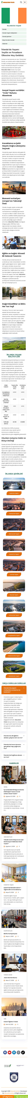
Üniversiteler (8, 837)
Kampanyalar (8, 931)
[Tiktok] (23, 1052)
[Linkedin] (14, 1052)
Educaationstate (9, 1093)
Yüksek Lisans (8, 975)
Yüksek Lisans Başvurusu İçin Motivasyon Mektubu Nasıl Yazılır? (14, 842)
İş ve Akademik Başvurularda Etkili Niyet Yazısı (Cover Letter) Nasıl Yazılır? (14, 792)
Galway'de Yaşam (14, 513)
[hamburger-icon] (25, 2)
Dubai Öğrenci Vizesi (11, 1022)
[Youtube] (9, 1052)
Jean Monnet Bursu (10, 978)
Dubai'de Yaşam (8, 885)
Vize (5, 1019)
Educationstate (15, 1091)
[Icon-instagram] (18, 1052)
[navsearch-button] (21, 2)
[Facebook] (5, 1052)
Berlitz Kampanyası (10, 934)
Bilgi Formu (9, 1097)
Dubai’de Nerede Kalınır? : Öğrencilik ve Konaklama (12, 889)
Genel (5, 787)
